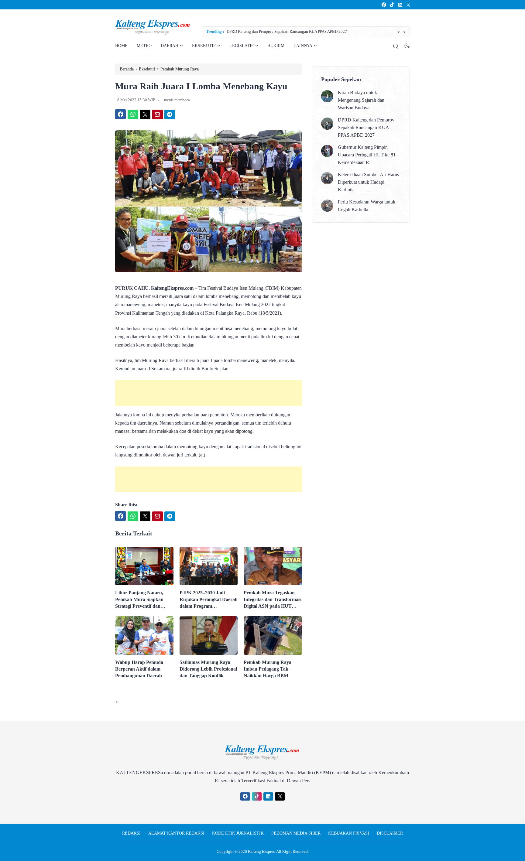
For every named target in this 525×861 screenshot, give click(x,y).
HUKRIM (275, 45)
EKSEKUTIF (204, 45)
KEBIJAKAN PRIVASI (348, 833)
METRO (144, 45)
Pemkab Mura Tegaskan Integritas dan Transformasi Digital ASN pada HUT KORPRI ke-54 (272, 600)
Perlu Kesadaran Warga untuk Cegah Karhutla (366, 205)
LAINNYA (302, 45)
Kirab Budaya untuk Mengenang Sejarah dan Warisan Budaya (361, 100)
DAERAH (169, 45)
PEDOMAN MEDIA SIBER (296, 833)
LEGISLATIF (241, 45)
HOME (121, 45)
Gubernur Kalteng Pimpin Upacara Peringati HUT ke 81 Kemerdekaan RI (367, 155)
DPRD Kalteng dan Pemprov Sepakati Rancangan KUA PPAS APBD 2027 (287, 31)
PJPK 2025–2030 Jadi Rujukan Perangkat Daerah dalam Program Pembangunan (209, 600)
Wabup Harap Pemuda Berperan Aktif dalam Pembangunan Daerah (139, 669)
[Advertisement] (208, 393)
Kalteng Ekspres (261, 851)
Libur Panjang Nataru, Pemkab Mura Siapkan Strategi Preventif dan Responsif (139, 600)
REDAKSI (131, 833)
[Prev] (398, 32)
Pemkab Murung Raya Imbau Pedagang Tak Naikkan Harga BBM (267, 669)
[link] (383, 4)
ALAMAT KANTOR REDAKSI (176, 833)
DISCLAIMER (390, 833)
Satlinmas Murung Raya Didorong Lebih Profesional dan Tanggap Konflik (208, 669)
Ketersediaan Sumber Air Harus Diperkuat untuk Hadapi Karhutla (368, 182)
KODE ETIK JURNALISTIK (238, 833)
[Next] (404, 32)
